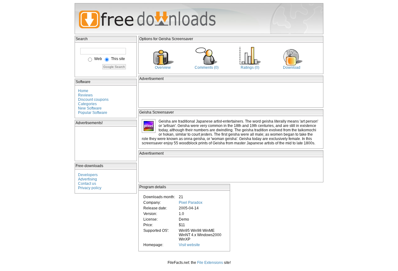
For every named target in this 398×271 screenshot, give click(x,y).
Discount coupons (93, 99)
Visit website (189, 245)
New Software (90, 108)
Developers (88, 175)
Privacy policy (89, 188)
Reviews (85, 95)
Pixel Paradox (190, 202)
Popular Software (92, 112)
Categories (87, 104)
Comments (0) (207, 67)
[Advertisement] (106, 144)
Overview (163, 67)
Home (83, 91)
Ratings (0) (250, 67)
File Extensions (210, 262)
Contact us (87, 183)
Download (291, 67)
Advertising (87, 179)
